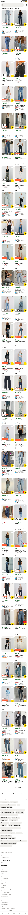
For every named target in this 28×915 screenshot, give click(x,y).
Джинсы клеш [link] (20, 601)
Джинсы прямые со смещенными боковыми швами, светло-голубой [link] (20, 498)
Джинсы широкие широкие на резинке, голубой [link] (20, 106)
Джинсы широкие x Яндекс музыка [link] (7, 212)
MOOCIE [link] (3, 781)
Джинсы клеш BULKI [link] (19, 419)
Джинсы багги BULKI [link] (6, 158)
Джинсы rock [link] (19, 263)
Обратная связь (4, 902)
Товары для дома (4, 878)
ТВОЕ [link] (16, 105)
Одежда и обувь (4, 876)
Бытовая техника (4, 871)
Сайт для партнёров (5, 857)
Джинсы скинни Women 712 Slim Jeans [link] (6, 602)
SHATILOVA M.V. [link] (18, 681)
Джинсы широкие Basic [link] (7, 30)
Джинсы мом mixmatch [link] (19, 186)
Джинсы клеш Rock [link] (7, 419)
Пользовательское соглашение (7, 900)
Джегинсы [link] (4, 655)
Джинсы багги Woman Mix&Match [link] (6, 342)
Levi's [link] (3, 601)
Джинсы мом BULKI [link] (20, 470)
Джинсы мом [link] (4, 54)
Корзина (19, 913)
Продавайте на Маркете (6, 854)
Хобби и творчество (5, 883)
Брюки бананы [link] (7, 239)
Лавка (8, 913)
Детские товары (4, 896)
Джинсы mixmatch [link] (20, 655)
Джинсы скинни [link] (18, 80)
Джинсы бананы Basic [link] (20, 315)
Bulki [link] (3, 289)
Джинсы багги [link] (6, 185)
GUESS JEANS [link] (4, 757)
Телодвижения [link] (5, 628)
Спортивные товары (5, 890)
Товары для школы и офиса (6, 889)
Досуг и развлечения (5, 867)
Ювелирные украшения (6, 897)
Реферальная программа (6, 862)
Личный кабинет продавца (6, 852)
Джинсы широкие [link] (20, 54)
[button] (26, 5)
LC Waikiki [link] (17, 368)
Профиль (25, 913)
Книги (2, 887)
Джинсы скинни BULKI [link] (6, 290)
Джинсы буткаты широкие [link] (7, 629)
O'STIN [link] (16, 54)
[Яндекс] (10, 910)
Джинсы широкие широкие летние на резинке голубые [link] (20, 629)
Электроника (4, 875)
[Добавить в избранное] (12, 11)
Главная (3, 913)
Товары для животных (5, 892)
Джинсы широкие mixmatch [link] (20, 159)
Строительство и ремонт (6, 894)
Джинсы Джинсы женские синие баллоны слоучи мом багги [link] (7, 782)
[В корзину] (12, 24)
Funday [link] (3, 394)
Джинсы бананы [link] (18, 444)
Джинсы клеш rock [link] (7, 576)
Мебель (2, 869)
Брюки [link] (5, 705)
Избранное (14, 913)
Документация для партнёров (7, 855)
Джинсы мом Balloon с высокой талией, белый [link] (20, 132)
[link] (5, 802)
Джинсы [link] (18, 211)
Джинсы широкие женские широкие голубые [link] (20, 551)
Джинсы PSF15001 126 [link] (19, 782)
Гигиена (2, 873)
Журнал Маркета (4, 906)
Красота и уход (4, 882)
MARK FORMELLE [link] (5, 470)
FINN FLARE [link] (17, 781)
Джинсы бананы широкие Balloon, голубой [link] (20, 290)
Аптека (2, 880)
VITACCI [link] (16, 341)
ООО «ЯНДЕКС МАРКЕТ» (9, 908)
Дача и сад (3, 885)
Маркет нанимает (4, 904)
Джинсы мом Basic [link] (20, 29)
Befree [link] (3, 29)
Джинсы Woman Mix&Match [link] (7, 132)
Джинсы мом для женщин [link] (7, 471)
